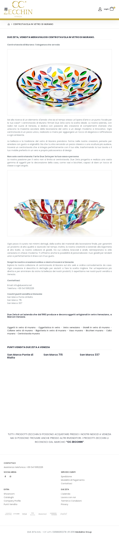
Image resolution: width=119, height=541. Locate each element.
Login (106, 9)
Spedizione (66, 476)
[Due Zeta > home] (18, 9)
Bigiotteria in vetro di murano (51, 330)
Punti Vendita (10, 504)
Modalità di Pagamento (73, 480)
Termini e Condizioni (71, 500)
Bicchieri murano (94, 330)
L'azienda (65, 493)
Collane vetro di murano (20, 330)
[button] (112, 9)
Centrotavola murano (29, 333)
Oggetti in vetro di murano (21, 327)
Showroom (9, 493)
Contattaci (66, 483)
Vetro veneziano (71, 327)
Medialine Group (83, 532)
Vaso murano (76, 330)
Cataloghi (9, 497)
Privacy (64, 504)
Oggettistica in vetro (49, 327)
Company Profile (12, 500)
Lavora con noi (68, 497)
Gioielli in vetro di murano (96, 327)
